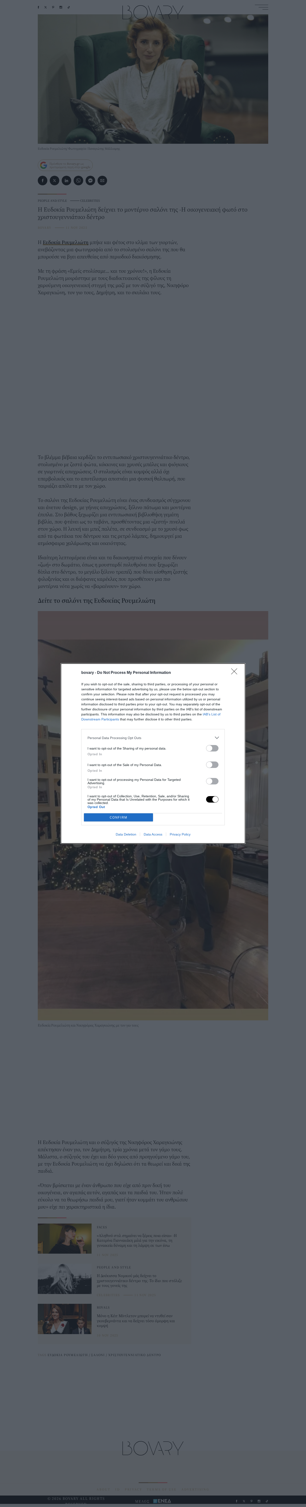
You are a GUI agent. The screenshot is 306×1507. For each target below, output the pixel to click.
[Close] (235, 672)
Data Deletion (126, 834)
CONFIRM (118, 817)
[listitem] (153, 737)
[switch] (212, 748)
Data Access (153, 834)
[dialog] (153, 753)
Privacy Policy (180, 834)
